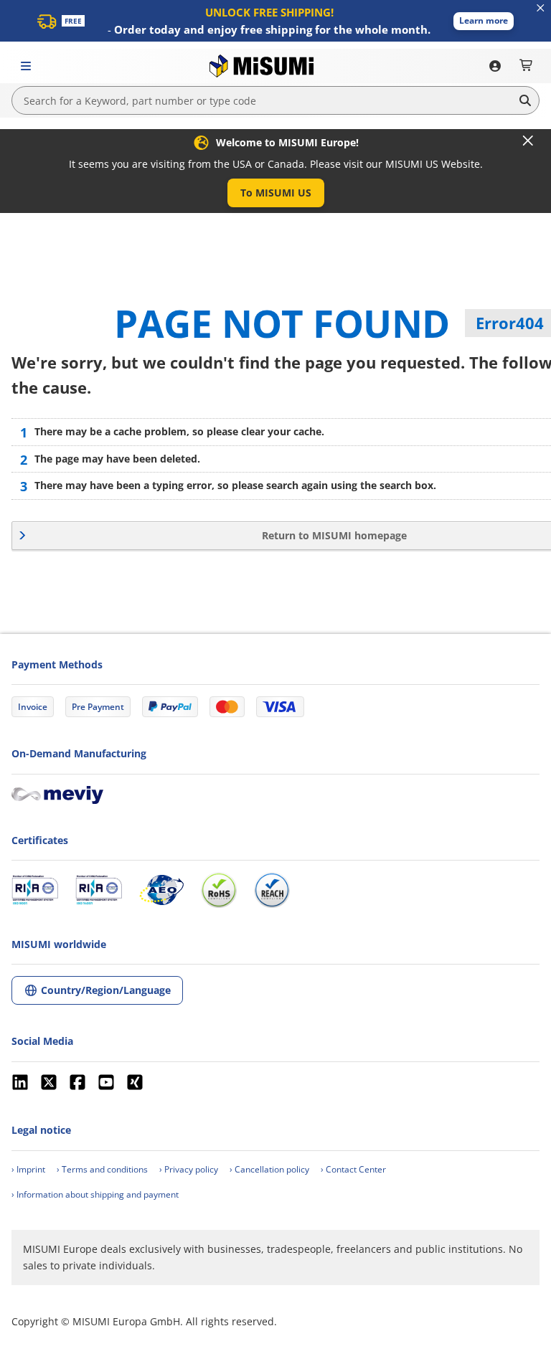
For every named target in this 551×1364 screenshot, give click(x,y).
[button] (483, 21)
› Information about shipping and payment (95, 1194)
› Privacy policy (188, 1169)
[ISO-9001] (34, 890)
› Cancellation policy (269, 1169)
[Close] (528, 140)
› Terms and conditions (102, 1169)
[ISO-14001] (98, 890)
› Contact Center (353, 1169)
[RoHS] (219, 890)
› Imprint (28, 1169)
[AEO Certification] (161, 890)
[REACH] (272, 890)
